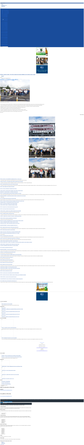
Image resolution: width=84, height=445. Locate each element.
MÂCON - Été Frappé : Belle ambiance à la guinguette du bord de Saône (8, 188)
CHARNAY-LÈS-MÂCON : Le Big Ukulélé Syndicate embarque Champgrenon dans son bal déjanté (11, 181)
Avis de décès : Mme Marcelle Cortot (6, 382)
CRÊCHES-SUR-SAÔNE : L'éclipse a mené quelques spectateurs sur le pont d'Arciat (9, 223)
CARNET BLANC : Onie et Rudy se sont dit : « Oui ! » (8, 378)
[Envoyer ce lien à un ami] (2, 76)
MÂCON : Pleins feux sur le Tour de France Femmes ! (6, 264)
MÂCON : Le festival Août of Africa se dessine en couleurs (6, 235)
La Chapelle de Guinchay (4, 5)
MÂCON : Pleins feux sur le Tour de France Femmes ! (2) (6, 262)
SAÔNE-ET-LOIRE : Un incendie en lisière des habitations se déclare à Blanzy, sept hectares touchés (11, 190)
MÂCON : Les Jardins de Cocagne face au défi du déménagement (9, 327)
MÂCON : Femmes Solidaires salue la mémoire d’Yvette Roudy (7, 186)
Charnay (2, 4)
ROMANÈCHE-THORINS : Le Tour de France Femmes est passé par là (8, 249)
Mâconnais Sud (3, 6)
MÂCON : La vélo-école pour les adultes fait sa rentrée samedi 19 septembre (8, 203)
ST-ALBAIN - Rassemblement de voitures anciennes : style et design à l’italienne (9, 245)
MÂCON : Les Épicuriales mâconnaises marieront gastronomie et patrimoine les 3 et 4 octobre (10, 193)
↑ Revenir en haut (2, 444)
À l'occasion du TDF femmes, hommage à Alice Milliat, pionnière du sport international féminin (10, 254)
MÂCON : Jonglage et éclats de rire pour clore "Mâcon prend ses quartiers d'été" (9, 227)
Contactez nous (3, 442)
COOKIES (2, 402)
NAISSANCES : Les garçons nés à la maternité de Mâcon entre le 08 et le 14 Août (11, 311)
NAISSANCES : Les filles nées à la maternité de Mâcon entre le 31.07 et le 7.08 (10, 316)
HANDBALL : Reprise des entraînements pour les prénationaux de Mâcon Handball (11, 355)
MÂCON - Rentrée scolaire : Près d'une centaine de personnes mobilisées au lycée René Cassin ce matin (17, 74)
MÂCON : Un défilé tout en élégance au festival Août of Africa (7, 213)
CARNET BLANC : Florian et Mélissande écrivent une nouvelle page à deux (12, 366)
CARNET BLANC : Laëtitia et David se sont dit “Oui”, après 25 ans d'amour (10, 374)
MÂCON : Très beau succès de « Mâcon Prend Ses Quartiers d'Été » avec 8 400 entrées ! (10, 238)
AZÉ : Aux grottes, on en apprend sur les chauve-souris (6, 247)
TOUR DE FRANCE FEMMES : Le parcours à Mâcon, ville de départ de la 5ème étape (10, 268)
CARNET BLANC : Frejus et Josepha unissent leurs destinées (8, 370)
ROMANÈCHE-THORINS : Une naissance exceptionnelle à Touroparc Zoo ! (8, 225)
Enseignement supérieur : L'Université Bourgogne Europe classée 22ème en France (9, 202)
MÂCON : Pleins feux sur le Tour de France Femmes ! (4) (6, 257)
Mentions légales (3, 443)
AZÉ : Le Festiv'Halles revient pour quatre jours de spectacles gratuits (8, 198)
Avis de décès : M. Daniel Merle (6, 381)
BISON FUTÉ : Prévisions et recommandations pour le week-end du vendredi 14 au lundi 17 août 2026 (11, 220)
